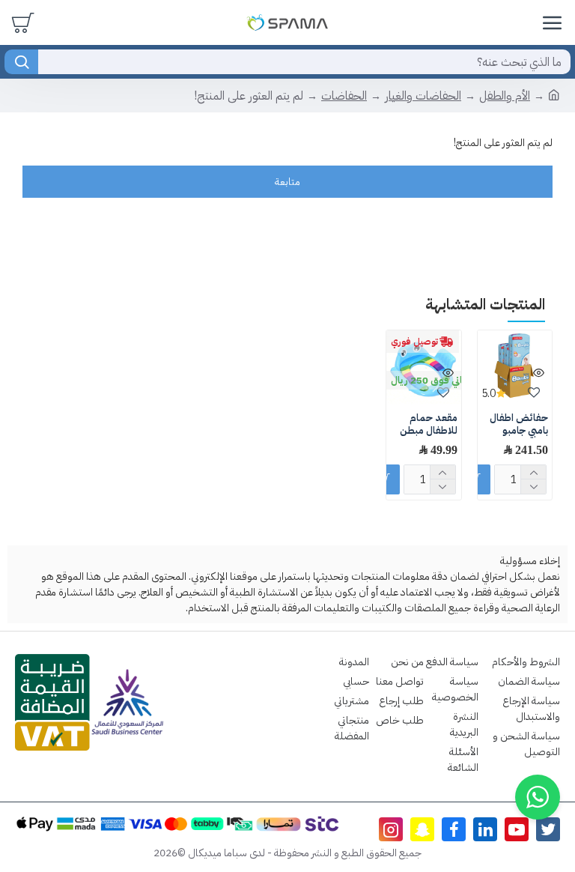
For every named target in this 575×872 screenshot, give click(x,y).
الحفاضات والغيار (423, 96)
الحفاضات (344, 96)
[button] (537, 797)
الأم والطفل (504, 96)
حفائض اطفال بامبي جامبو (519, 424)
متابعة (287, 182)
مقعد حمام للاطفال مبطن (428, 424)
